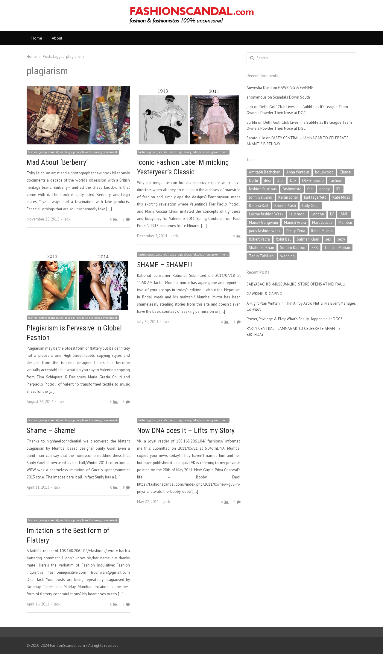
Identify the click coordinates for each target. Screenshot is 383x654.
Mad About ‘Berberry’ (57, 162)
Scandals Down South (291, 97)
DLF (293, 180)
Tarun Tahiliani (261, 256)
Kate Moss (341, 197)
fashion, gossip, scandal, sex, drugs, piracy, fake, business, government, (73, 152)
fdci (310, 188)
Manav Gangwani (263, 222)
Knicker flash (285, 205)
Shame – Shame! (51, 430)
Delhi (253, 180)
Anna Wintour (297, 172)
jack (67, 219)
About (57, 38)
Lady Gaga (311, 205)
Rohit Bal (283, 239)
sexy (341, 239)
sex (328, 239)
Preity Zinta (295, 230)
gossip (324, 188)
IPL (338, 188)
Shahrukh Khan (261, 247)
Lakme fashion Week (266, 214)
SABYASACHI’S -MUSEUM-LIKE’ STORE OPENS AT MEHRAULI (296, 284)
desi (267, 180)
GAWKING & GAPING (296, 87)
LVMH (344, 214)
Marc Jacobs (322, 222)
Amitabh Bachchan (264, 172)
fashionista (292, 188)
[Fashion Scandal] (191, 15)
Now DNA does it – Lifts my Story (186, 430)
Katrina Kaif (258, 205)
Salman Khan (308, 239)
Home (36, 38)
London (317, 214)
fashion (336, 180)
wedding (287, 256)
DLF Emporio (313, 180)
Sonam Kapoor (293, 247)
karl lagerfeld (315, 197)
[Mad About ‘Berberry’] (78, 89)
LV (332, 214)
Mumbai (345, 222)
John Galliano (260, 197)
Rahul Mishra (322, 230)
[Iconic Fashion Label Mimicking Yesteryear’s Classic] (188, 89)
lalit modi (297, 214)
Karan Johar (288, 197)
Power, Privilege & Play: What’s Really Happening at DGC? (294, 318)
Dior (280, 180)
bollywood (324, 172)
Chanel (346, 172)
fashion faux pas (263, 188)
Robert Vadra (259, 239)
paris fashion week (264, 230)
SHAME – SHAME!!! (165, 265)
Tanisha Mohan (337, 247)
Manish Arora (295, 222)
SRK (314, 247)
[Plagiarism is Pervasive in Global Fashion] (78, 255)
